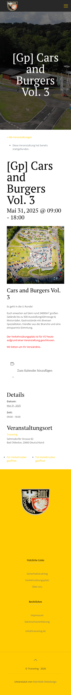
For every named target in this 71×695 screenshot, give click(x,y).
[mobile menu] (66, 5)
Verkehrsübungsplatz (37, 580)
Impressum (37, 615)
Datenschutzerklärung (37, 621)
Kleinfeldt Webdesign (45, 681)
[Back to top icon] (36, 660)
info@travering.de (35, 631)
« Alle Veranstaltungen (19, 137)
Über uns (37, 586)
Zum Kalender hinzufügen (34, 370)
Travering (12, 434)
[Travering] (12, 5)
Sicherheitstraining (37, 573)
